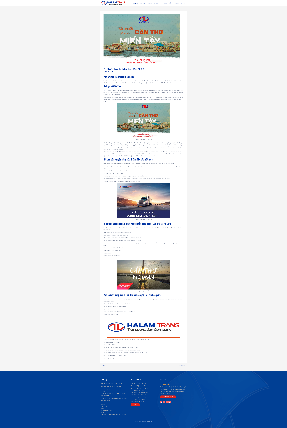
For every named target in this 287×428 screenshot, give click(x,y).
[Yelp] (167, 402)
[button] (154, 3)
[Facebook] (161, 402)
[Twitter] (164, 402)
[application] (158, 3)
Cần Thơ (106, 90)
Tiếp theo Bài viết (181, 365)
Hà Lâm (114, 83)
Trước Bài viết (104, 365)
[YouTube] (169, 402)
